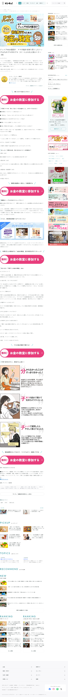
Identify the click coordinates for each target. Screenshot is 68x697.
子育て (8, 9)
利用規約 (15, 685)
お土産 (60, 163)
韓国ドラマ (51, 161)
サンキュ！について (6, 687)
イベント (50, 163)
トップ (23, 3)
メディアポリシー (21, 685)
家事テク (41, 3)
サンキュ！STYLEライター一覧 (25, 687)
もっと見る (10, 651)
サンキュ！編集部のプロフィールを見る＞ (34, 85)
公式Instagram (13, 82)
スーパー (38, 675)
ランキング (32, 3)
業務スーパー (58, 161)
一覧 (66, 75)
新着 (27, 3)
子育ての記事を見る (58, 45)
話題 (20, 3)
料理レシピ (5, 679)
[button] (16, 3)
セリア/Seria (51, 156)
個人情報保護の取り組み (12, 689)
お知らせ (37, 685)
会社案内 (3, 689)
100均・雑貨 (5, 675)
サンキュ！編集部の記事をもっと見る (22, 494)
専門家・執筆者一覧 (14, 687)
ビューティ (38, 671)
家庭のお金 (11, 502)
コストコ (65, 161)
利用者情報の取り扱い (30, 685)
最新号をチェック (58, 129)
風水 (63, 158)
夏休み (56, 163)
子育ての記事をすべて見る (22, 610)
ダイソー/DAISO (59, 156)
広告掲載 (11, 685)
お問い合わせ (4, 685)
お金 (37, 3)
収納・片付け (6, 671)
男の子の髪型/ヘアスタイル (54, 158)
